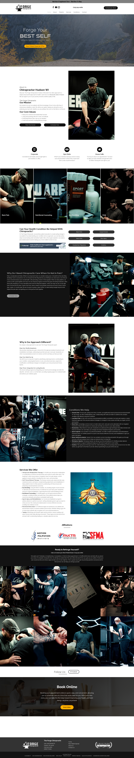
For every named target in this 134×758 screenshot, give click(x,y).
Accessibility (28, 755)
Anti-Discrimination (37, 755)
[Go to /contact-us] (34, 153)
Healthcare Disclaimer (49, 755)
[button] (111, 7)
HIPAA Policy (59, 755)
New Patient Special (73, 743)
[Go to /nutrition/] (50, 196)
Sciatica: (74, 445)
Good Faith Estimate (87, 755)
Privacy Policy (67, 755)
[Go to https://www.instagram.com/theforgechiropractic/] (59, 7)
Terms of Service (76, 755)
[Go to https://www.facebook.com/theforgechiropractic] (53, 7)
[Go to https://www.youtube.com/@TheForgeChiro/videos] (56, 7)
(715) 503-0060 (78, 7)
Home (70, 742)
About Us (70, 745)
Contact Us (71, 747)
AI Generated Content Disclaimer (101, 755)
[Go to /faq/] (117, 196)
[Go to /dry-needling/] (83, 196)
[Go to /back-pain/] (16, 196)
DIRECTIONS (48, 749)
